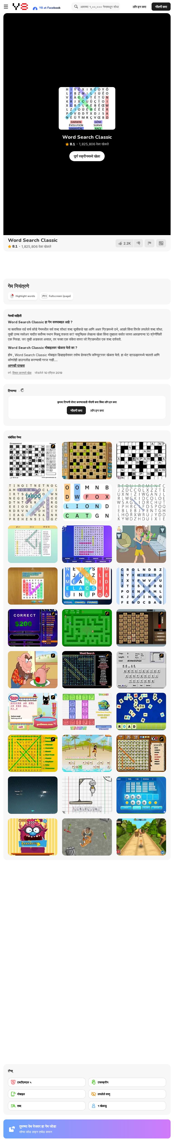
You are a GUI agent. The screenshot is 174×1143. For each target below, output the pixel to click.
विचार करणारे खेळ (21, 373)
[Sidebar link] (5, 6)
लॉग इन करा (139, 7)
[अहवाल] (150, 243)
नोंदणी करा (161, 7)
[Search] (75, 6)
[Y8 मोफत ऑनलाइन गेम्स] (20, 6)
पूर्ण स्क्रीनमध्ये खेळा (87, 156)
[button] (16, 365)
